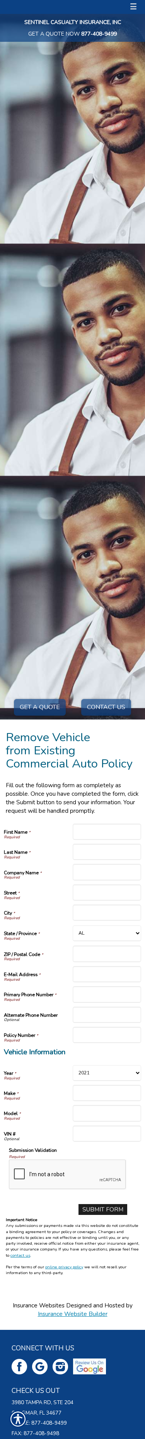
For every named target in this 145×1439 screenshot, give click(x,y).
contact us (20, 1255)
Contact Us (106, 707)
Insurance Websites (39, 1305)
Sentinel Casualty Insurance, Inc (72, 22)
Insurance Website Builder (72, 1314)
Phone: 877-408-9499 (39, 1423)
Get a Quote (40, 707)
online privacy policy (64, 1267)
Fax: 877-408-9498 (35, 1433)
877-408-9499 (99, 34)
